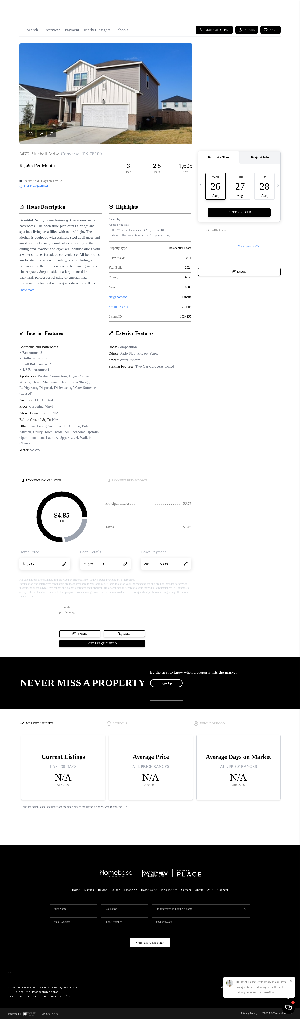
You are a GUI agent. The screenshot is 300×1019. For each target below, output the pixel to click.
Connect (222, 889)
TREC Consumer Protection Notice (33, 992)
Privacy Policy (249, 1013)
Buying (102, 889)
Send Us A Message (150, 942)
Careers (186, 889)
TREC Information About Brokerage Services (40, 996)
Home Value (149, 889)
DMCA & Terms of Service (277, 1013)
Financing (130, 889)
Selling (115, 889)
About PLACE (204, 889)
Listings (89, 889)
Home (76, 889)
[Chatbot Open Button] (288, 1007)
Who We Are (169, 889)
